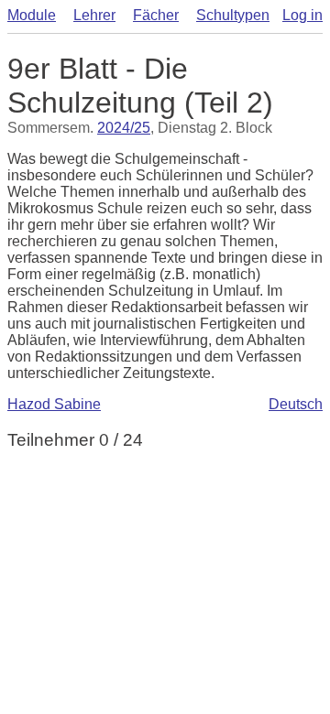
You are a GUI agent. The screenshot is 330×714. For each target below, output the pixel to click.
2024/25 (123, 127)
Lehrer (94, 15)
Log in (302, 15)
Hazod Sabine (54, 404)
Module (31, 15)
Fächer (156, 15)
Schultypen (233, 15)
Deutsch (296, 404)
